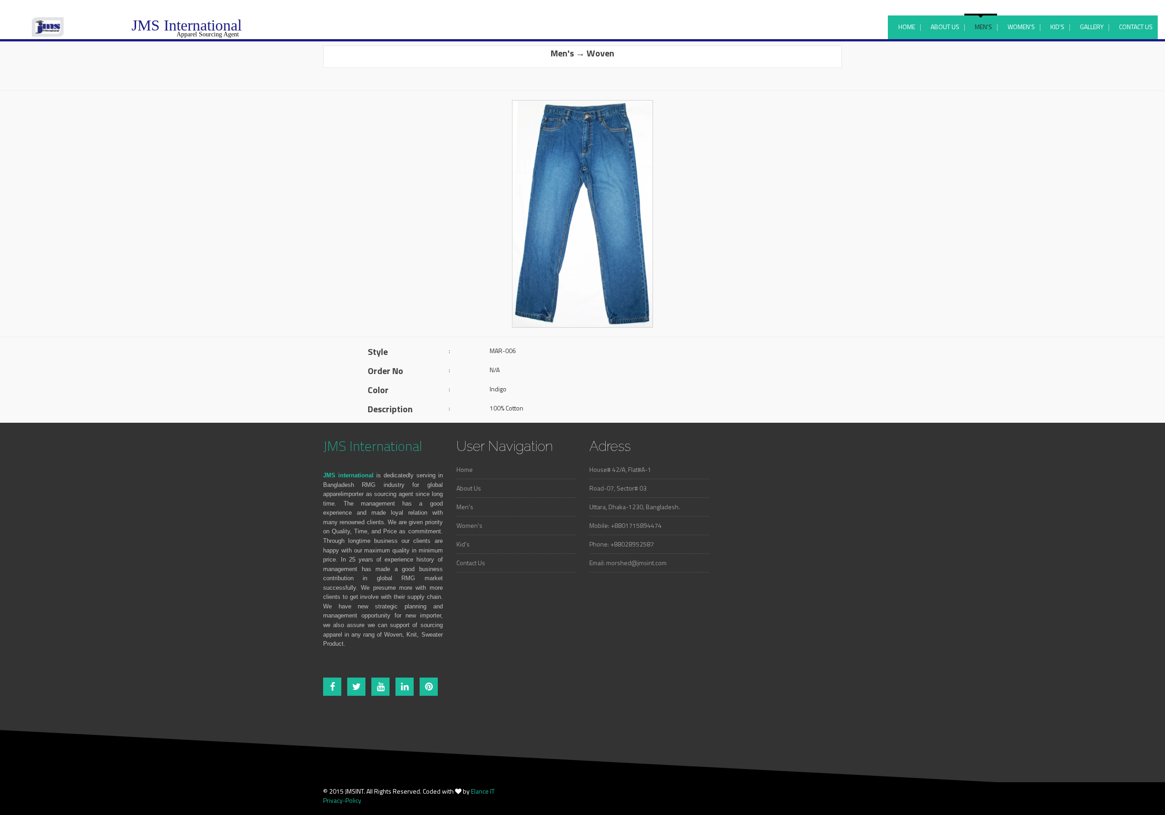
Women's (469, 525)
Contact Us (470, 562)
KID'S (1057, 26)
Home (464, 469)
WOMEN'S (1021, 26)
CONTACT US (1136, 26)
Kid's (463, 544)
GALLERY (1092, 26)
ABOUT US (945, 26)
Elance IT (483, 791)
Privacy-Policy (342, 800)
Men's (464, 506)
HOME (906, 26)
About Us (468, 488)
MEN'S (983, 26)
